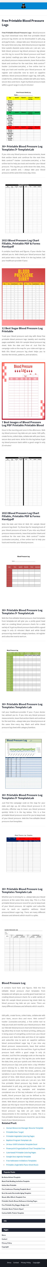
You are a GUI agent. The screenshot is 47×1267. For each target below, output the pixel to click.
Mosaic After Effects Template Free (14, 1197)
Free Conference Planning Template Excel (16, 1189)
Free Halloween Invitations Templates (21, 1160)
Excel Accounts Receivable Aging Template (16, 1193)
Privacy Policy (7, 1243)
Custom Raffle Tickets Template (13, 1213)
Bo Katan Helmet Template (11, 1177)
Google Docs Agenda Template (18, 1156)
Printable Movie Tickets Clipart (13, 1209)
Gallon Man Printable (9, 1185)
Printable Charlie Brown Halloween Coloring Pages (19, 1201)
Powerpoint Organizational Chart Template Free (25, 1148)
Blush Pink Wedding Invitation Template (16, 1181)
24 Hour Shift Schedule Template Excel (21, 1144)
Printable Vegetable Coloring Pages (20, 1136)
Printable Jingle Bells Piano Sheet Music (22, 1165)
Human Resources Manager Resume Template (24, 1128)
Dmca (4, 1235)
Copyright (5, 1247)
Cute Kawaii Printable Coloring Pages (21, 1152)
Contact (4, 1239)
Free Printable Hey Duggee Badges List (15, 1205)
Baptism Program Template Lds (19, 1140)
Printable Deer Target (15, 1132)
